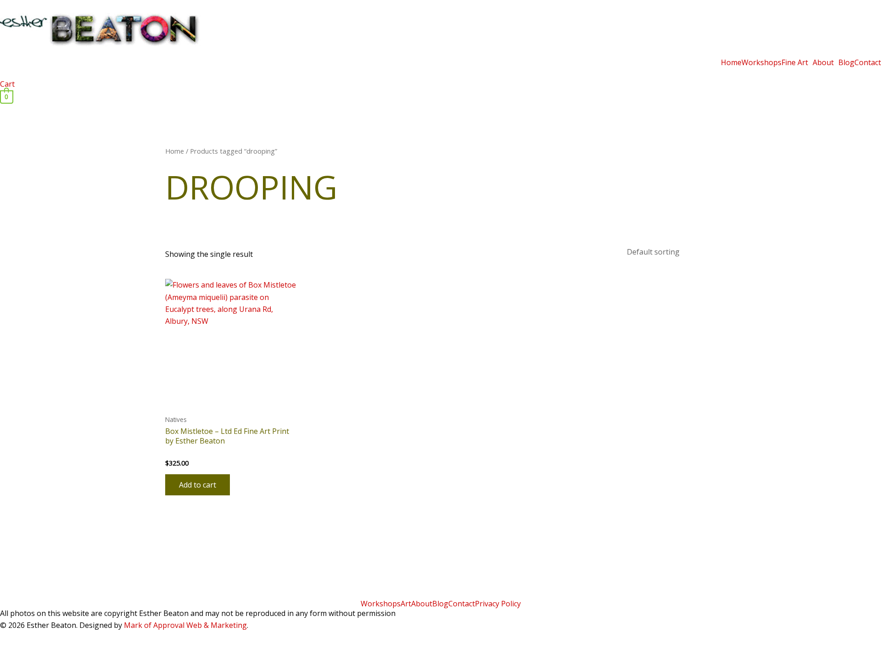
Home (731, 62)
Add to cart (197, 485)
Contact (867, 62)
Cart (7, 84)
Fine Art (794, 62)
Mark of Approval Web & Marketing (185, 625)
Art (406, 603)
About (823, 62)
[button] (797, 62)
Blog (846, 62)
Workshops (761, 62)
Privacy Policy (498, 603)
